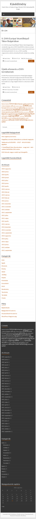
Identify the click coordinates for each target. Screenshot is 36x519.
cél (12, 106)
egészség (22, 108)
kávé (31, 112)
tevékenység (15, 118)
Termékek (15, 89)
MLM (5, 89)
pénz (6, 116)
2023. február (5, 192)
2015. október (6, 209)
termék (4, 118)
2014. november (6, 230)
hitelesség (4, 112)
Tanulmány (10, 89)
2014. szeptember (7, 233)
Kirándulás (5, 280)
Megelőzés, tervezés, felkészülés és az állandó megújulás (18, 139)
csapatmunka (30, 104)
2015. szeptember (7, 212)
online (3, 116)
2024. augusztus (6, 169)
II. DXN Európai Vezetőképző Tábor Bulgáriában (15, 39)
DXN (24, 58)
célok (14, 106)
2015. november (6, 206)
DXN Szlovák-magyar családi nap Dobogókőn (15, 152)
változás (11, 120)
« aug (3, 506)
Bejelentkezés (6, 307)
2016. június (5, 201)
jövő (16, 112)
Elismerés (4, 266)
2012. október (6, 247)
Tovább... (31, 61)
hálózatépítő (11, 112)
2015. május (5, 218)
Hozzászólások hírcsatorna (9, 313)
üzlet (4, 122)
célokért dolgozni (19, 106)
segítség (11, 116)
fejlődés (17, 109)
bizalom (7, 104)
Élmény (4, 269)
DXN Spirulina (10, 108)
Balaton (3, 104)
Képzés (4, 277)
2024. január (5, 177)
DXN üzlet (15, 108)
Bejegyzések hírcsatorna (8, 310)
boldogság (19, 104)
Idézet (3, 271)
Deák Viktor (7, 58)
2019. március (6, 195)
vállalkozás (5, 120)
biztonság (12, 104)
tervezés (9, 118)
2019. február (5, 198)
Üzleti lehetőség (21, 120)
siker (17, 115)
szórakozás (22, 116)
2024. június (5, 171)
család (24, 104)
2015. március (6, 224)
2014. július (5, 238)
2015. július (5, 215)
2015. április (5, 221)
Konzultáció (5, 283)
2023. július (5, 180)
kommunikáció (26, 112)
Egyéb (3, 263)
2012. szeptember (7, 250)
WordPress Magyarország (9, 316)
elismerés (9, 110)
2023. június (5, 183)
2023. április (5, 186)
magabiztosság (12, 114)
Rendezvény (29, 58)
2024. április (5, 174)
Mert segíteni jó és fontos (9, 136)
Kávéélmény (18, 4)
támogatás (22, 118)
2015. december (6, 203)
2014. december (6, 227)
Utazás (4, 298)
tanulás (28, 116)
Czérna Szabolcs (6, 106)
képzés (4, 114)
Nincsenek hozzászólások (10, 61)
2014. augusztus (6, 236)
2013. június (5, 244)
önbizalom (30, 120)
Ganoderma (26, 110)
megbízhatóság (24, 114)
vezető (26, 118)
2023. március (6, 189)
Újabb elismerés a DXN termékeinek (13, 70)
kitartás (21, 112)
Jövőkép (4, 274)
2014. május (5, 241)
